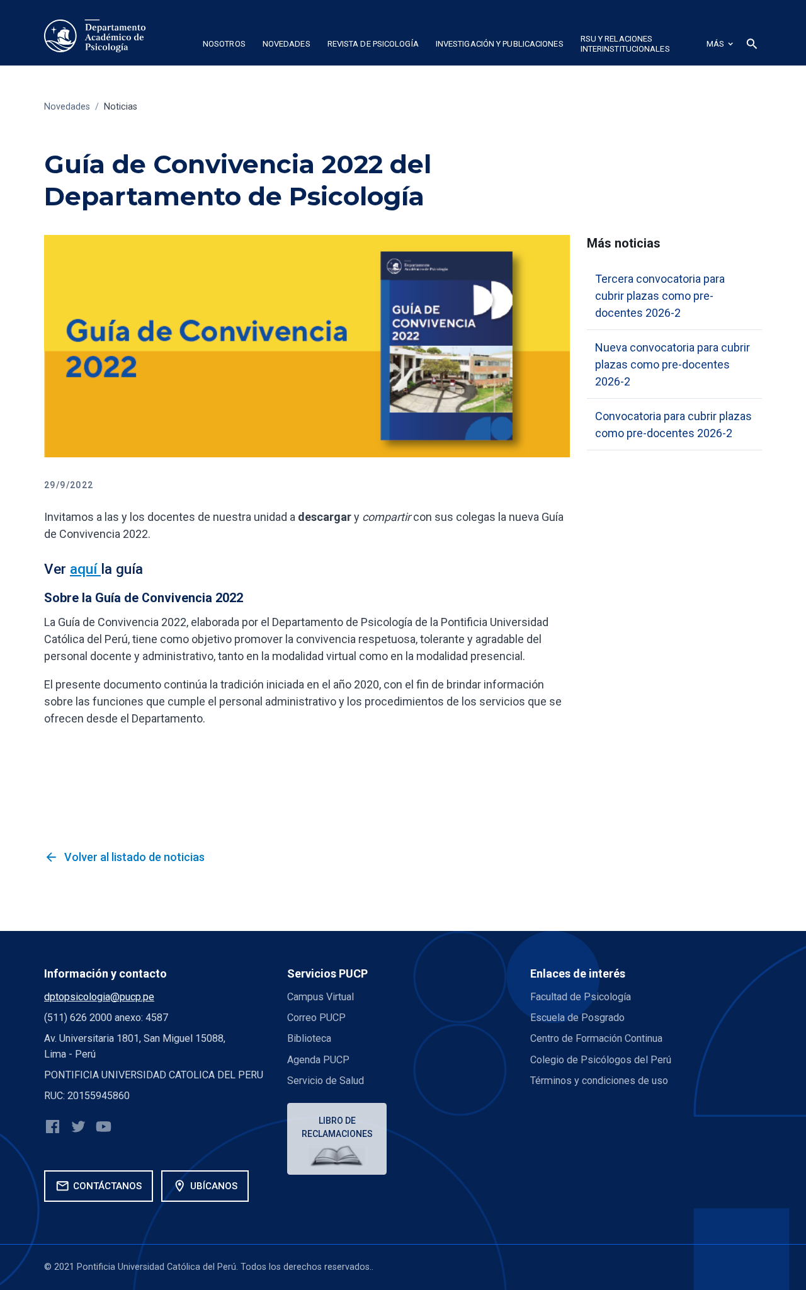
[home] (95, 36)
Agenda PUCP (318, 1060)
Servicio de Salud (325, 1081)
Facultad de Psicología (580, 997)
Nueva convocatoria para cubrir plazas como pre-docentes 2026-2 (672, 364)
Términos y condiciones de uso (599, 1081)
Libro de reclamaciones (337, 1127)
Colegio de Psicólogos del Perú (600, 1060)
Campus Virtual (320, 997)
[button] (224, 46)
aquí (85, 569)
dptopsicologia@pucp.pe (99, 997)
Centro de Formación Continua (596, 1038)
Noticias (120, 106)
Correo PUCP (316, 1018)
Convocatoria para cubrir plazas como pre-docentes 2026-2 (673, 424)
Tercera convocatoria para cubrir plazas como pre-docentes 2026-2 (660, 295)
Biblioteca (309, 1038)
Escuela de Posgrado (577, 1018)
